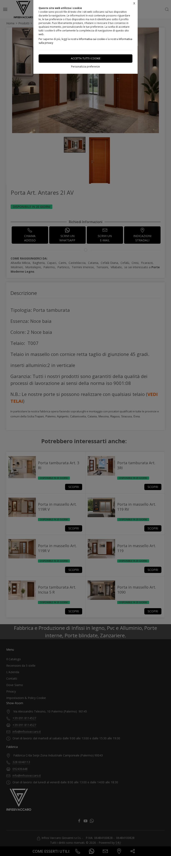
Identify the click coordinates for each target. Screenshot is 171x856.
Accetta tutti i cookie (85, 58)
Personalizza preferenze (85, 66)
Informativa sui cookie (92, 39)
